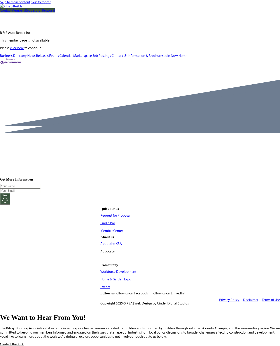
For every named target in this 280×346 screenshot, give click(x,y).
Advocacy (107, 251)
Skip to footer (41, 2)
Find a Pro (107, 223)
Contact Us (119, 56)
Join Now (171, 56)
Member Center (111, 231)
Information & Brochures (145, 56)
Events (105, 287)
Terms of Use (271, 300)
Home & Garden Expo (115, 279)
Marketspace (82, 56)
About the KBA (111, 244)
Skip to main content (15, 2)
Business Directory (13, 56)
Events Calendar (61, 56)
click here (17, 48)
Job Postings (102, 56)
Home (182, 56)
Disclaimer (250, 300)
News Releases (38, 56)
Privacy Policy (229, 300)
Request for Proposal (40, 10)
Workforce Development (118, 271)
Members (18, 10)
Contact (5, 10)
